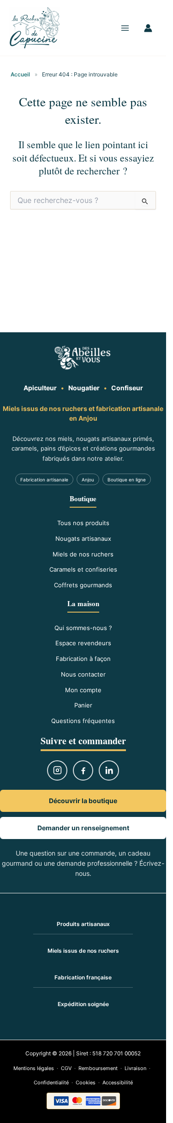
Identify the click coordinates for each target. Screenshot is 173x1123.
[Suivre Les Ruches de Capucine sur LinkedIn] (109, 770)
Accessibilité (117, 1082)
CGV (66, 1068)
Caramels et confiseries (83, 569)
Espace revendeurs (83, 643)
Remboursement (98, 1068)
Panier (83, 705)
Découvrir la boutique (83, 801)
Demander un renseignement (83, 828)
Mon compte (83, 690)
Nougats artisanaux (83, 538)
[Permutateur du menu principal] (125, 28)
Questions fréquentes (83, 720)
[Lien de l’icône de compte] (148, 28)
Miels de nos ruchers (83, 554)
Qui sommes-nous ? (83, 627)
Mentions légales (33, 1068)
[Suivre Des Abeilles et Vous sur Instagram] (57, 770)
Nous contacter (83, 674)
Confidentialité (51, 1082)
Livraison (135, 1068)
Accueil (20, 74)
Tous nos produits (83, 523)
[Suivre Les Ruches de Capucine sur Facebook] (83, 770)
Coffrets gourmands (83, 585)
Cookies (85, 1082)
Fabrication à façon (83, 658)
